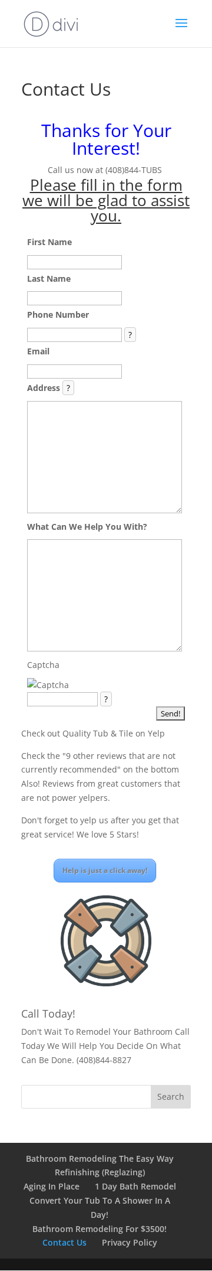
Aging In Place (52, 1186)
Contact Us (64, 1242)
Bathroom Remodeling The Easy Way (100, 1158)
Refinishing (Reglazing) (100, 1172)
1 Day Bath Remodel (135, 1186)
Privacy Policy (129, 1242)
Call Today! (48, 1013)
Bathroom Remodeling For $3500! (99, 1228)
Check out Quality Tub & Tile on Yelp (93, 733)
